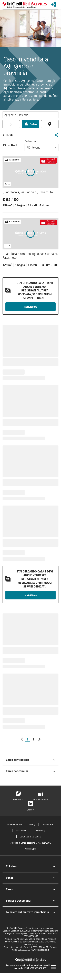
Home (9, 135)
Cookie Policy (39, 830)
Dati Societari (48, 824)
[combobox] (41, 147)
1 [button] (27, 739)
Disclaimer (21, 830)
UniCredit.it (18, 799)
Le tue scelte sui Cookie (30, 836)
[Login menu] (53, 4)
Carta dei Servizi (14, 824)
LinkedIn (30, 809)
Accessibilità (30, 849)
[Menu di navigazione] (53, 967)
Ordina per (31, 141)
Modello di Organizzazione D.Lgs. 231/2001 (31, 843)
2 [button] (33, 739)
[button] (56, 134)
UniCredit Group (40, 799)
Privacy (31, 824)
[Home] (25, 4)
